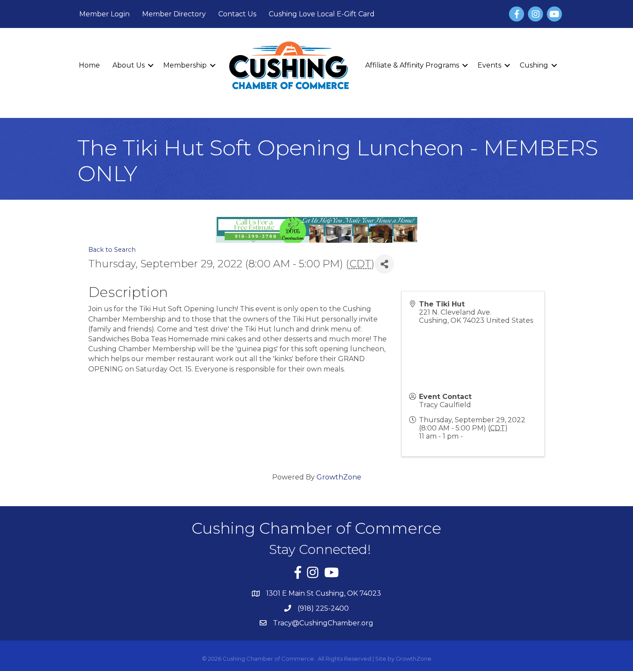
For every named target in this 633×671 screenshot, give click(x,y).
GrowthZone (338, 477)
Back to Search (112, 250)
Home (89, 65)
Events (489, 65)
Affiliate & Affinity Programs (412, 65)
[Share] (384, 264)
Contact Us (237, 14)
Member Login (104, 14)
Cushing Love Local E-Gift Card (322, 14)
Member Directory (174, 14)
